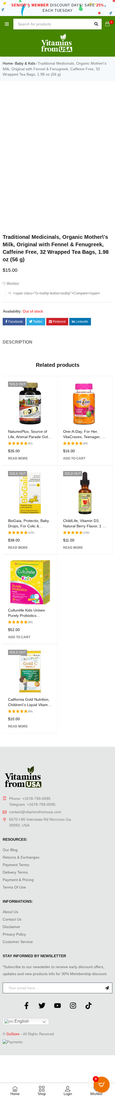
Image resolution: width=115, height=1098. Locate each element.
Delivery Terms (15, 872)
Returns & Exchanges (21, 857)
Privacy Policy (14, 934)
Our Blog (10, 850)
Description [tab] (17, 342)
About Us (10, 912)
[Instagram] (73, 1006)
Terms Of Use (14, 887)
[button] (74, 458)
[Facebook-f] (26, 1006)
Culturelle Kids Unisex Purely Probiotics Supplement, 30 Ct (26, 615)
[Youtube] (57, 1006)
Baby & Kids (25, 63)
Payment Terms (16, 865)
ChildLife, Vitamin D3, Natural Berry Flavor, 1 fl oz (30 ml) (83, 526)
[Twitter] (42, 1006)
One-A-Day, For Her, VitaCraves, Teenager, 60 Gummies (84, 436)
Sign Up (107, 988)
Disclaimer (11, 927)
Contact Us (12, 919)
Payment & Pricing (18, 880)
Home (8, 63)
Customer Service (18, 942)
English (21, 1021)
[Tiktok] (88, 1006)
